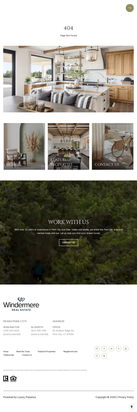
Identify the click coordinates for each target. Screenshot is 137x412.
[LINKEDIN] (111, 348)
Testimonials (8, 355)
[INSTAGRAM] (104, 348)
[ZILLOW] (126, 348)
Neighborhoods (70, 351)
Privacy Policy (126, 397)
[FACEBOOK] (97, 348)
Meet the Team (23, 351)
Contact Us (27, 355)
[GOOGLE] (104, 355)
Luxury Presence (26, 397)
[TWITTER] (118, 348)
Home (5, 351)
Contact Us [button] (68, 242)
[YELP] (97, 355)
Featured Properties (47, 351)
